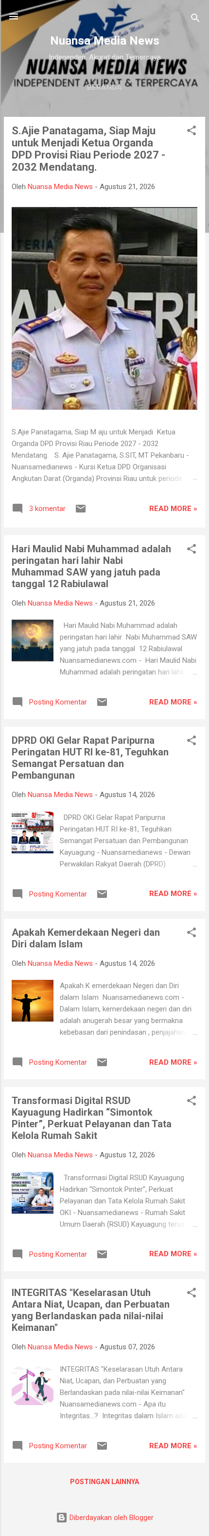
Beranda (104, 87)
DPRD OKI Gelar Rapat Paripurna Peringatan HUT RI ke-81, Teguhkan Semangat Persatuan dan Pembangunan (90, 758)
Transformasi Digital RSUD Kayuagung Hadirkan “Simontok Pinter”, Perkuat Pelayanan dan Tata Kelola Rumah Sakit (92, 1118)
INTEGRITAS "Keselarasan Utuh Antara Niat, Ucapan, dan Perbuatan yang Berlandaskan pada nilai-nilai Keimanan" (91, 1310)
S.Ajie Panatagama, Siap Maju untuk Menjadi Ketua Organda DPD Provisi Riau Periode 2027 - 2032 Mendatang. (88, 149)
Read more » (173, 508)
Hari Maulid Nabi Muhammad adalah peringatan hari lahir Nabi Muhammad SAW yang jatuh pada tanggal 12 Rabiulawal (91, 566)
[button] (191, 132)
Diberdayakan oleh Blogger (111, 1517)
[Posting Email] (81, 512)
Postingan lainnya (104, 1482)
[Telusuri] (195, 19)
